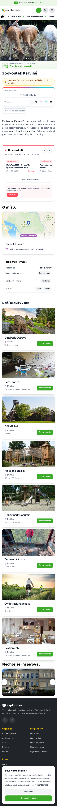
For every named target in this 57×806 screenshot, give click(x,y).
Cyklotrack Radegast (17, 603)
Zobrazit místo (45, 343)
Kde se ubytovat (9, 734)
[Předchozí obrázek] (3, 40)
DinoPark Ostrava (15, 337)
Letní (39, 289)
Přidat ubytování (37, 743)
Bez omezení (44, 273)
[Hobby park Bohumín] (28, 498)
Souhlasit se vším (28, 798)
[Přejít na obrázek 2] (28, 58)
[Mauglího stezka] (28, 454)
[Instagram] (12, 720)
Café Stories (11, 382)
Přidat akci (12, 194)
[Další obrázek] (53, 40)
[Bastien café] (28, 631)
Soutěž (5, 752)
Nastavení (28, 791)
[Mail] (41, 102)
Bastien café (12, 648)
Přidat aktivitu (36, 738)
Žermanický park (14, 559)
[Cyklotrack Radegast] (28, 587)
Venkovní (46, 281)
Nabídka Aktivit (14, 17)
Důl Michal (11, 426)
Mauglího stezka (14, 470)
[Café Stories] (28, 365)
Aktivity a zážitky (9, 738)
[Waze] (46, 102)
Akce (4, 743)
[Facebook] (5, 720)
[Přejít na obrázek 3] (30, 58)
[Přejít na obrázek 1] (26, 58)
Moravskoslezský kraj (34, 17)
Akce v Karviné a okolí (30, 180)
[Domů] (2, 17)
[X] (51, 102)
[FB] (31, 102)
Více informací (41, 785)
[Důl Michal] (28, 409)
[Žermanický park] (28, 542)
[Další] (49, 150)
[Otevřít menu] (52, 10)
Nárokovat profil (37, 747)
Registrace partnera (38, 752)
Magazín (5, 747)
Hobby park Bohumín (17, 515)
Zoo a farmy (45, 268)
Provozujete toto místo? (15, 111)
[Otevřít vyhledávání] (45, 10)
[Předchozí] (44, 150)
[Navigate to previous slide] (4, 682)
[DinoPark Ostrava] (28, 321)
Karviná (50, 17)
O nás (4, 764)
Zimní (47, 289)
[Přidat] (39, 10)
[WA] (36, 102)
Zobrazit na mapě (28, 235)
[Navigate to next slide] (53, 682)
